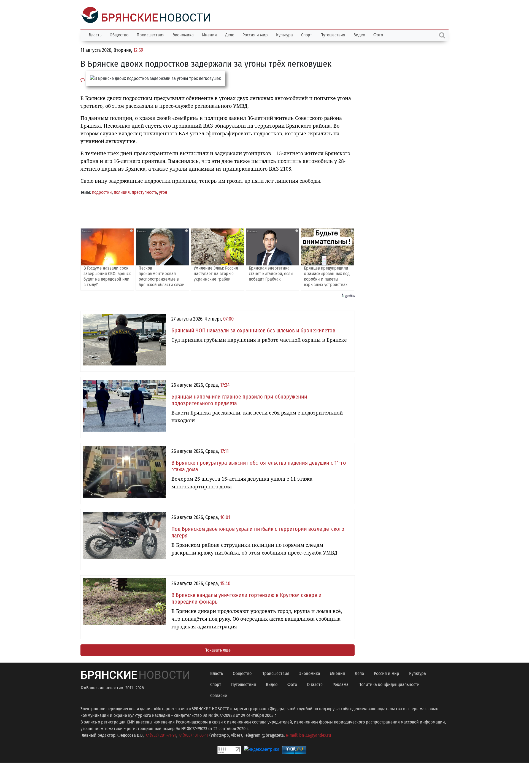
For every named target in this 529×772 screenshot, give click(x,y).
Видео (359, 34)
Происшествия (150, 34)
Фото (378, 34)
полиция (122, 191)
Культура (284, 34)
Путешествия (332, 34)
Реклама (341, 684)
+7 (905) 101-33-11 (193, 734)
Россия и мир (255, 34)
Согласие (218, 695)
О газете (315, 684)
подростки (102, 191)
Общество (119, 34)
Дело (229, 34)
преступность (144, 191)
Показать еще (217, 649)
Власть (95, 34)
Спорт (306, 34)
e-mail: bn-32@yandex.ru (308, 734)
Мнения (209, 34)
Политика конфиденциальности (389, 684)
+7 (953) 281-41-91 (160, 734)
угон (163, 191)
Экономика (183, 34)
